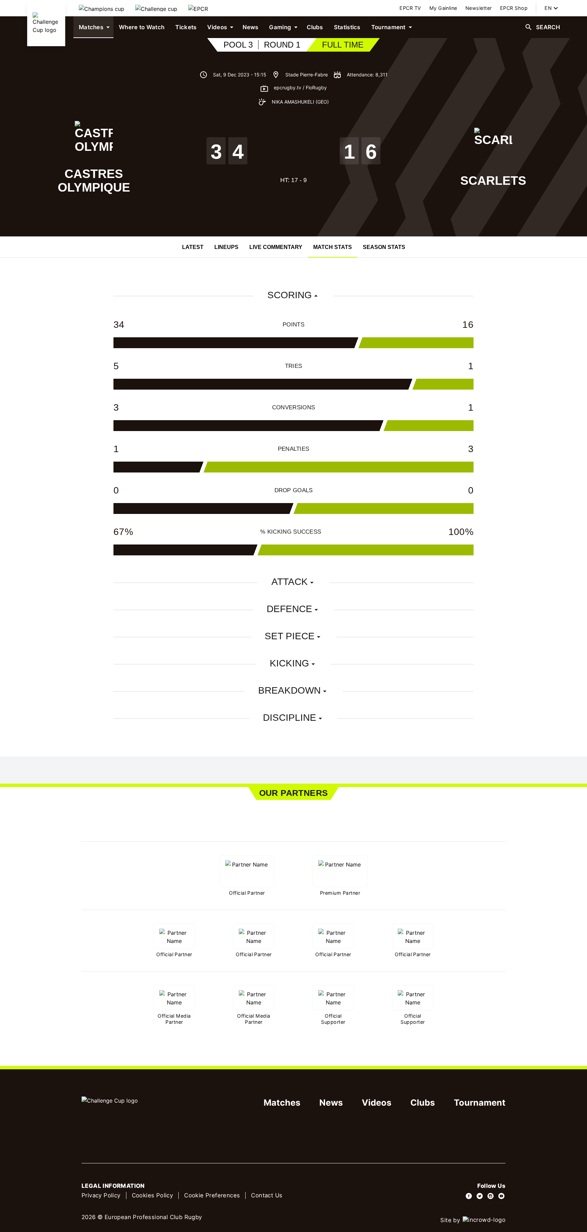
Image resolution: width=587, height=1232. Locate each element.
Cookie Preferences (212, 1195)
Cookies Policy (152, 1195)
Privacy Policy (101, 1195)
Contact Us (266, 1195)
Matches (282, 1102)
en (548, 8)
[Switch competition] (101, 8)
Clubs (422, 1102)
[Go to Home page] (46, 23)
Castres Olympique (94, 180)
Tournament (479, 1102)
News (331, 1102)
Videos (376, 1102)
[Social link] (469, 1196)
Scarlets (493, 181)
